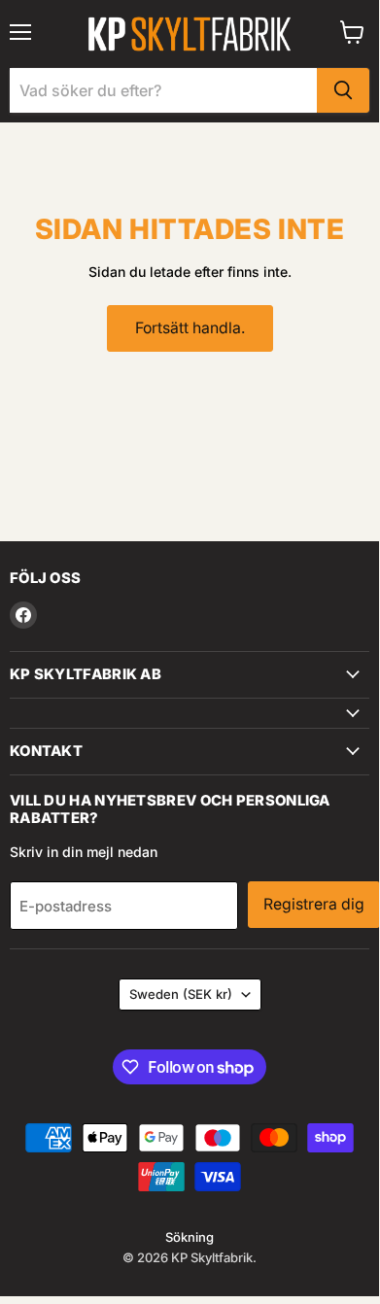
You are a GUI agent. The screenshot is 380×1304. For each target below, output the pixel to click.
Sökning (189, 1237)
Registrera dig (313, 904)
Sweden (180, 994)
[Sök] (343, 90)
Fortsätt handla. (190, 328)
